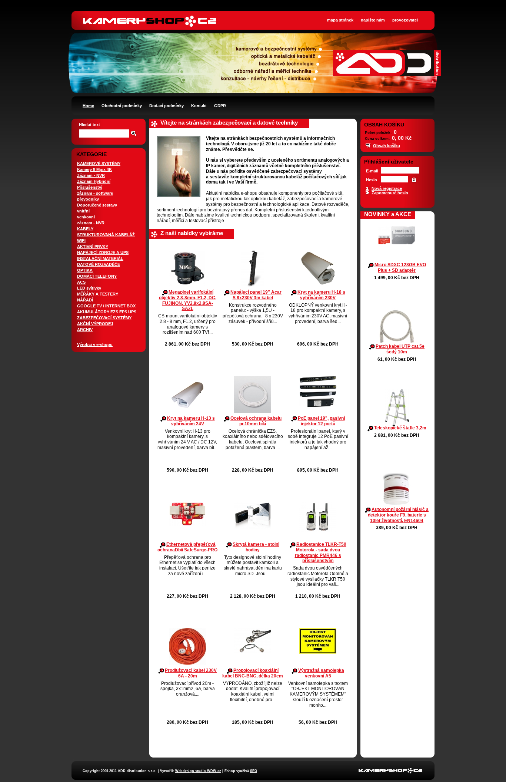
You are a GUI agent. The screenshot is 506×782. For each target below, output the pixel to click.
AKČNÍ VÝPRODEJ (95, 323)
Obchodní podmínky (121, 105)
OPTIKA (85, 270)
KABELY (85, 229)
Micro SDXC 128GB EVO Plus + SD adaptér (400, 267)
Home (88, 105)
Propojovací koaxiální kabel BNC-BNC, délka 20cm (252, 673)
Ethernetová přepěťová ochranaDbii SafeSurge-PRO (187, 547)
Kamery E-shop (150, 15)
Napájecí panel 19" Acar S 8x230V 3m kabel (256, 295)
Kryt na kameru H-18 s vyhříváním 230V (321, 295)
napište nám (373, 20)
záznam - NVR (90, 223)
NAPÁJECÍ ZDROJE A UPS (103, 252)
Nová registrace (387, 188)
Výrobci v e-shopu (95, 344)
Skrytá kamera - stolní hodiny (256, 547)
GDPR (220, 105)
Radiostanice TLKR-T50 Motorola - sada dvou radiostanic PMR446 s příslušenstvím (320, 552)
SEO (253, 771)
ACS (81, 282)
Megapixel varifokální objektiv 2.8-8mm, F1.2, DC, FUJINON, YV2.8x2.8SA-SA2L (187, 300)
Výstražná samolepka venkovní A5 (321, 673)
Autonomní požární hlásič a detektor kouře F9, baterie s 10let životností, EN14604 (398, 515)
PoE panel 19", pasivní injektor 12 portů (321, 421)
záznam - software (95, 193)
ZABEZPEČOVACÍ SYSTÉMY (104, 318)
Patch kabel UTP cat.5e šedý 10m (400, 349)
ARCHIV (85, 329)
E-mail (372, 171)
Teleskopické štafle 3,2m (400, 427)
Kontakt (199, 105)
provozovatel (405, 20)
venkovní (86, 217)
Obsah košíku (386, 145)
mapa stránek (340, 20)
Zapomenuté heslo (390, 193)
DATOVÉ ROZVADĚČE (98, 264)
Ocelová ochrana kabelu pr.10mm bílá (256, 421)
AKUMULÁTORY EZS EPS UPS (106, 312)
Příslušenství (89, 187)
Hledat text (89, 124)
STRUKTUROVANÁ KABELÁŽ (106, 234)
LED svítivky (89, 288)
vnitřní (83, 211)
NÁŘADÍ (85, 300)
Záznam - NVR (91, 175)
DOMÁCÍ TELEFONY (97, 276)
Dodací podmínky (166, 105)
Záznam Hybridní (93, 181)
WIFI (81, 240)
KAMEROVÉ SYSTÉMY (98, 163)
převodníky (88, 199)
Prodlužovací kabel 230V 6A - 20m (191, 673)
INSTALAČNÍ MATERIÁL (100, 258)
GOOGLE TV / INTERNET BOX (106, 306)
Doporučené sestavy (97, 205)
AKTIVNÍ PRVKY (92, 246)
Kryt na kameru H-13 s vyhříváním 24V (191, 421)
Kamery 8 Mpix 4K (94, 169)
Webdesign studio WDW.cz (198, 771)
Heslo (371, 180)
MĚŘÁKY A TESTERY (97, 294)
